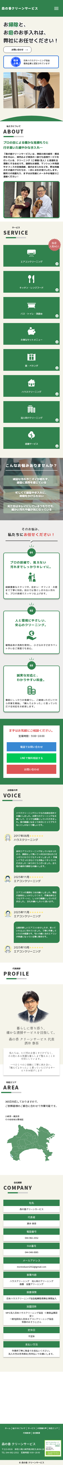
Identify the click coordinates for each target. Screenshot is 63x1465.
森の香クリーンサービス (20, 8)
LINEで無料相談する (31, 758)
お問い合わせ (17, 49)
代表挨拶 (26, 1433)
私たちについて (19, 1428)
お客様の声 (42, 1428)
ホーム (7, 1428)
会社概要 (36, 1433)
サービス (31, 1428)
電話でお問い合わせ (31, 747)
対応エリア (53, 1428)
